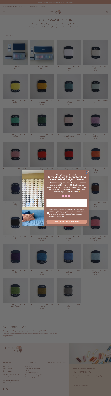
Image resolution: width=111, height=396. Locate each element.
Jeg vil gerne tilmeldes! (67, 221)
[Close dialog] (87, 172)
